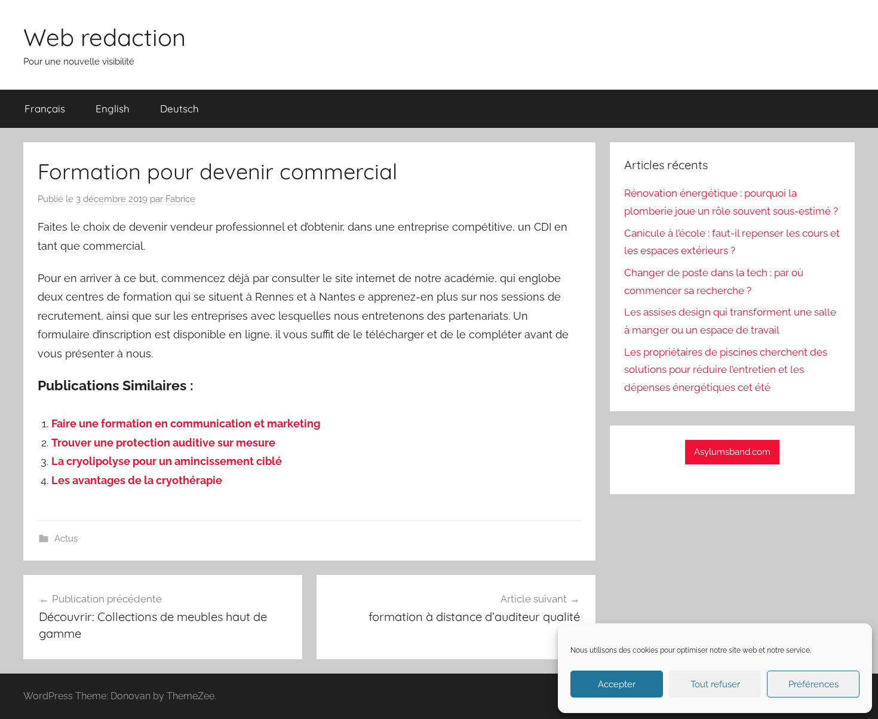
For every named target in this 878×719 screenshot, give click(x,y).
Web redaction (104, 37)
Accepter (617, 684)
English (113, 108)
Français (44, 108)
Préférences (813, 684)
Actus (66, 538)
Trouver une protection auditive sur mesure (163, 442)
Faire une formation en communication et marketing (185, 423)
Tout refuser (715, 684)
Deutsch (179, 108)
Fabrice (180, 199)
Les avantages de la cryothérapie (136, 480)
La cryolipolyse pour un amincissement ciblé (166, 461)
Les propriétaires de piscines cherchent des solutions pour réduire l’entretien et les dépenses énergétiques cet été (725, 370)
